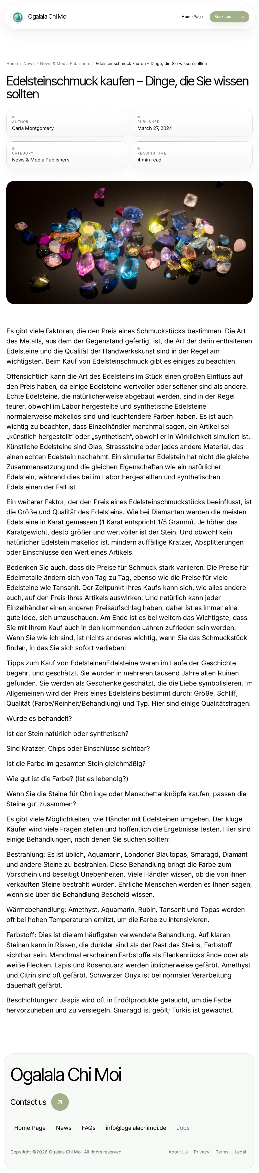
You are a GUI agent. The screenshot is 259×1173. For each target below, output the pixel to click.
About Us (178, 1151)
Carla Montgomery (33, 128)
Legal (240, 1151)
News (29, 63)
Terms (222, 1151)
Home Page (30, 1127)
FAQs (89, 1127)
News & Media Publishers (65, 63)
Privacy (201, 1151)
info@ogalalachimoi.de (136, 1127)
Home (12, 63)
